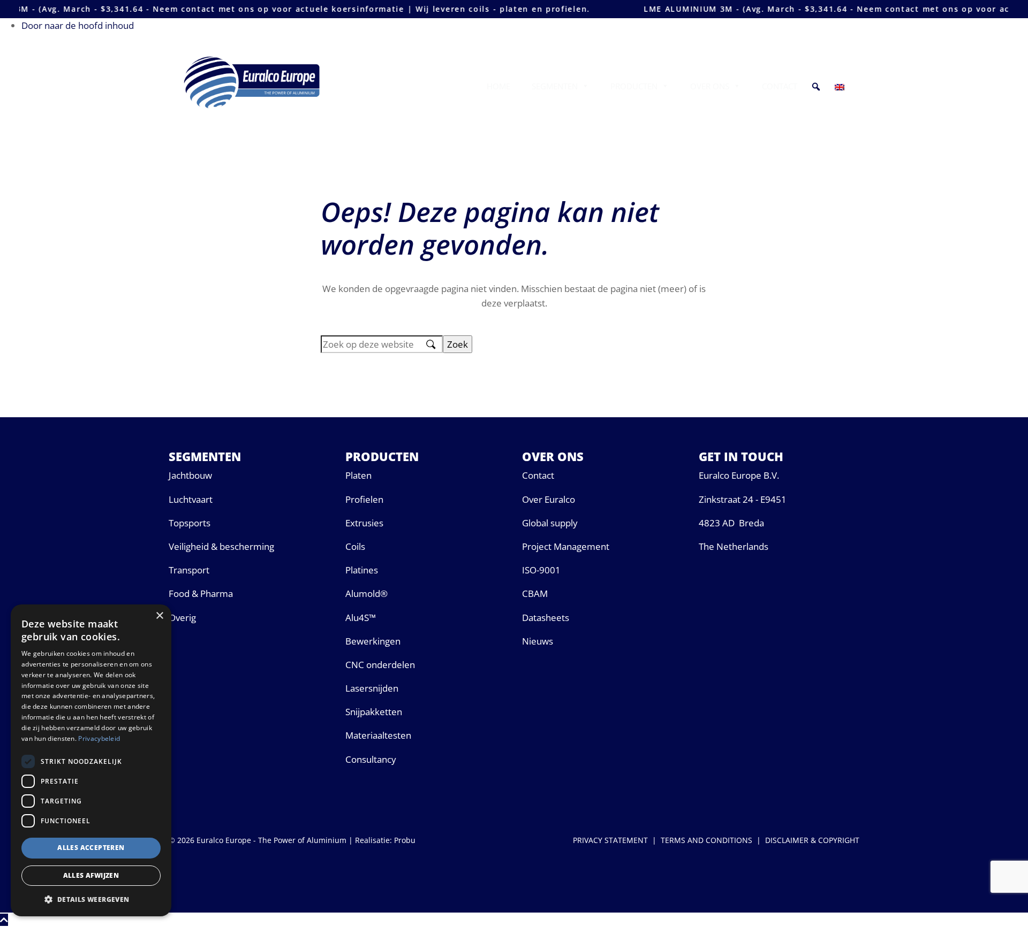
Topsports (189, 523)
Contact (779, 86)
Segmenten (555, 86)
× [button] (159, 616)
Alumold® (366, 593)
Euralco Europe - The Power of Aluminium (255, 57)
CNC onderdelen (380, 664)
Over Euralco (548, 499)
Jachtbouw (190, 475)
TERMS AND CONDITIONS (706, 840)
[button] (816, 86)
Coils (355, 546)
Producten (633, 86)
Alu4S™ (360, 617)
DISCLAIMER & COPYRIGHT (812, 840)
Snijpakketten (373, 712)
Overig (182, 617)
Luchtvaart (191, 499)
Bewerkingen (372, 641)
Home (498, 86)
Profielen (364, 499)
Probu (404, 840)
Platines (361, 570)
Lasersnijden (371, 688)
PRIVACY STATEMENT (610, 840)
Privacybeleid (99, 738)
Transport (189, 570)
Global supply (550, 523)
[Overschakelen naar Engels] (841, 86)
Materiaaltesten (378, 735)
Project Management (565, 546)
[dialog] (91, 760)
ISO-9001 (541, 570)
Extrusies (364, 523)
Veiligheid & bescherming (221, 546)
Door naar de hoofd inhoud (77, 25)
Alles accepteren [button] (90, 847)
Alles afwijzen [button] (91, 875)
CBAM (535, 593)
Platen (358, 475)
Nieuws (537, 641)
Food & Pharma (201, 593)
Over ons (709, 86)
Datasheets (545, 617)
